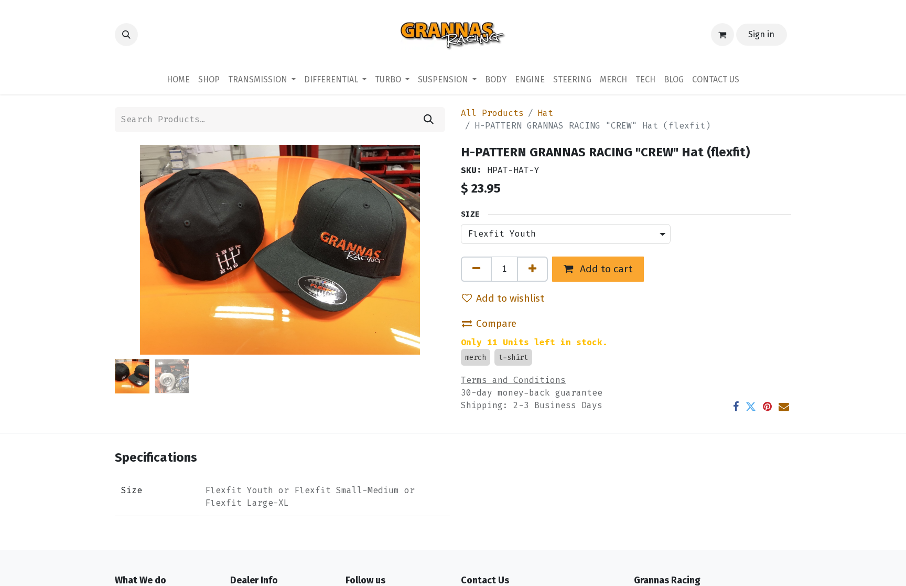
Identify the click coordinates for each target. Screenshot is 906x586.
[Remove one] (476, 269)
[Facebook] (736, 406)
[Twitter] (751, 406)
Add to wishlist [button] (510, 298)
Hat (545, 113)
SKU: (471, 170)
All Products (492, 113)
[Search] (428, 119)
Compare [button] (496, 323)
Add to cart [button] (604, 269)
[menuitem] (178, 79)
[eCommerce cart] (722, 34)
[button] (126, 34)
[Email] (784, 406)
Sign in (761, 34)
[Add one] (532, 269)
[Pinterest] (767, 406)
